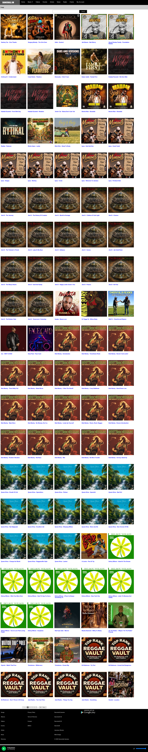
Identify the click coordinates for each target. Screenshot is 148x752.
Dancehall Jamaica (59, 712)
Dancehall (57, 725)
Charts (72, 2)
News (58, 2)
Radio (65, 2)
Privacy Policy (31, 712)
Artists (52, 2)
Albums (3, 716)
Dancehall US (58, 716)
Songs (2, 712)
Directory (3, 739)
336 (40, 707)
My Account (80, 2)
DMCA (29, 725)
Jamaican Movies (59, 730)
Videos (38, 2)
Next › (44, 707)
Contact (30, 721)
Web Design (57, 734)
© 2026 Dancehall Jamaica (61, 739)
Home (23, 2)
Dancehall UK (58, 721)
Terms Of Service (32, 716)
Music (30, 2)
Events (45, 2)
